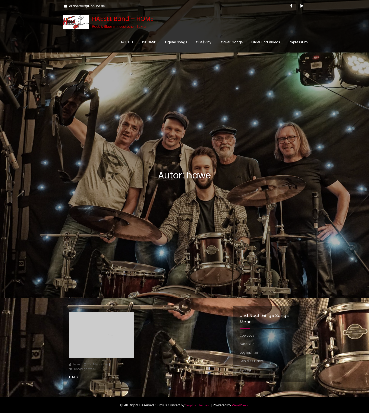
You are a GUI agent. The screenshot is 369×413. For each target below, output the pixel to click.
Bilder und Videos (265, 42)
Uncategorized (84, 369)
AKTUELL (127, 42)
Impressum (298, 42)
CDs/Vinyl (204, 42)
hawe (77, 364)
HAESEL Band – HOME (122, 19)
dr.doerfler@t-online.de (87, 6)
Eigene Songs (176, 42)
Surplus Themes (197, 405)
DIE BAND (149, 42)
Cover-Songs (232, 42)
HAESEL (75, 377)
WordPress (240, 405)
